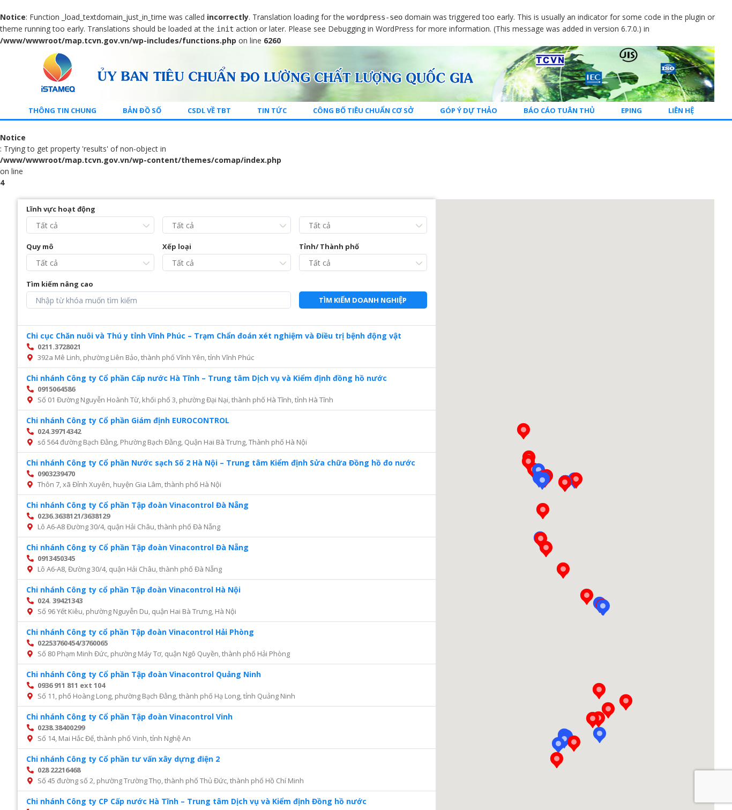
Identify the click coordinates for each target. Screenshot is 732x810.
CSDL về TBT (209, 110)
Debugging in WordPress (371, 29)
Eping (631, 110)
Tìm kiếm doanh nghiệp (363, 300)
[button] (602, 607)
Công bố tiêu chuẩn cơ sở (363, 110)
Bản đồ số (142, 110)
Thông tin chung (62, 110)
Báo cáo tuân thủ (559, 110)
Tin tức (272, 110)
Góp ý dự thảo (468, 110)
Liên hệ (681, 110)
